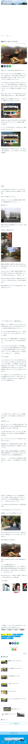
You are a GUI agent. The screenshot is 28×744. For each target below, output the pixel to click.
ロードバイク (4, 638)
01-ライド (4, 634)
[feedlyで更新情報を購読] (13, 649)
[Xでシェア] (2, 66)
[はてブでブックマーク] (7, 66)
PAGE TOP (14, 733)
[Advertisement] (14, 19)
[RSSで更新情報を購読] (15, 649)
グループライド (5, 636)
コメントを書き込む (14, 723)
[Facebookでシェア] (5, 66)
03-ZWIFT (10, 634)
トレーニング (18, 636)
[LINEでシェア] (10, 66)
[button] (25, 388)
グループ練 (12, 636)
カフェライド (20, 634)
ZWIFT (15, 634)
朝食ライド (11, 638)
